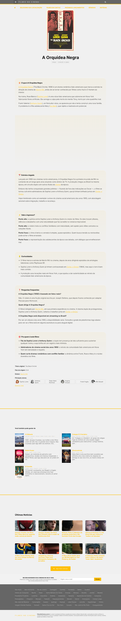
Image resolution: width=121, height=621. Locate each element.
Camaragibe (36, 601)
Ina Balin (53, 106)
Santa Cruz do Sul (48, 604)
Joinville (82, 601)
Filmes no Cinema (29, 2)
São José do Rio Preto (82, 604)
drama (57, 185)
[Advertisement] (60, 72)
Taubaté (47, 598)
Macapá (38, 598)
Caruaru (69, 604)
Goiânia (52, 595)
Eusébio (87, 589)
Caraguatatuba (98, 604)
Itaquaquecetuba (58, 598)
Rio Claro (60, 604)
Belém (80, 589)
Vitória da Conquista (22, 592)
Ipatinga (54, 601)
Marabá (99, 592)
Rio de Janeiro (42, 589)
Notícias (103, 7)
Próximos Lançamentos (74, 7)
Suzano (45, 601)
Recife (34, 592)
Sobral (77, 598)
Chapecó (30, 598)
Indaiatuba (61, 595)
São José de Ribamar (22, 601)
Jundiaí (92, 592)
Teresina (71, 595)
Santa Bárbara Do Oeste (54, 592)
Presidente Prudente (21, 595)
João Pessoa (72, 601)
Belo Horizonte (29, 589)
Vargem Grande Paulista (23, 604)
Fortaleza (71, 589)
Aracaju (67, 592)
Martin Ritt (40, 90)
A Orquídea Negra (26, 87)
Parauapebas (19, 598)
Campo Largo (97, 598)
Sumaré (36, 604)
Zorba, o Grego (73, 267)
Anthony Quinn (36, 103)
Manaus (76, 592)
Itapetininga (92, 601)
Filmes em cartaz (53, 7)
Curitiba (62, 589)
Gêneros (92, 7)
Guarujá (62, 601)
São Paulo (18, 589)
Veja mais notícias (61, 569)
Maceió (69, 598)
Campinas (97, 595)
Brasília (84, 592)
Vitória (101, 601)
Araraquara (86, 598)
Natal (41, 592)
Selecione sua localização (31, 7)
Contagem (53, 589)
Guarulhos (43, 595)
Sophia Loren (42, 96)
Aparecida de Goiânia (84, 595)
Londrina (34, 595)
